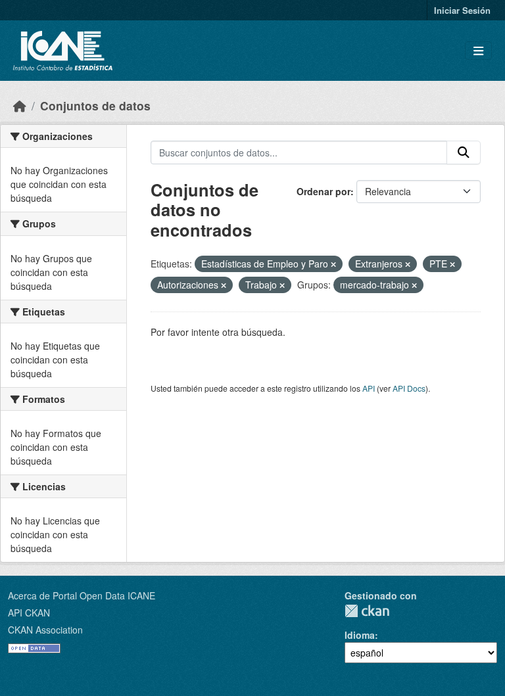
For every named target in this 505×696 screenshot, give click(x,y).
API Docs (409, 388)
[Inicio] (19, 105)
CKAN (367, 611)
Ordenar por (323, 191)
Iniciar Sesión (462, 10)
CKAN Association (45, 629)
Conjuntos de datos (95, 105)
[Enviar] (463, 152)
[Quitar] (333, 264)
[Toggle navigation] (478, 50)
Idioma (360, 634)
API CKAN (29, 612)
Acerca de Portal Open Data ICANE (81, 595)
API (368, 388)
